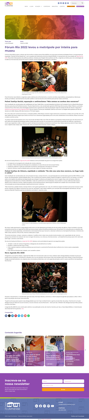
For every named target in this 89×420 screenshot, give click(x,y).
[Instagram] (63, 3)
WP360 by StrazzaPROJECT (46, 419)
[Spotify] (65, 3)
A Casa (31, 6)
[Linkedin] (58, 3)
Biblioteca (55, 6)
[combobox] (76, 3)
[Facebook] (61, 3)
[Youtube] (68, 3)
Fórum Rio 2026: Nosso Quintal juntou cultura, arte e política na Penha (43, 357)
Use (22, 308)
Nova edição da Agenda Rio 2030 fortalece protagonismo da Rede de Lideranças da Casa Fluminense (23, 358)
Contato (62, 6)
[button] (6, 315)
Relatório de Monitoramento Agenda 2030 (17, 109)
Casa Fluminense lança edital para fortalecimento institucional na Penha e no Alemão (63, 358)
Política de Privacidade (77, 416)
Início (26, 6)
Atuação (37, 6)
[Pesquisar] (83, 3)
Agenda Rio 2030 (25, 160)
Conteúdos (47, 6)
